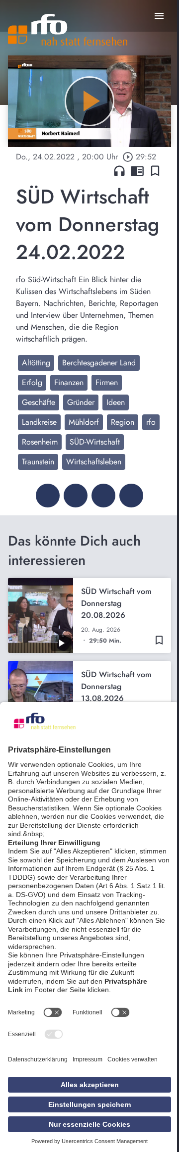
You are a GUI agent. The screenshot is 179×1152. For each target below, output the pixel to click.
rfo (151, 422)
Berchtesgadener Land (99, 362)
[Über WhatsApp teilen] (103, 495)
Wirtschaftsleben (93, 461)
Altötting (36, 362)
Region (122, 422)
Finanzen (69, 382)
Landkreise (39, 422)
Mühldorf (84, 422)
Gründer (80, 402)
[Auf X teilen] (76, 495)
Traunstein (38, 461)
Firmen (106, 382)
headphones (119, 171)
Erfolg (32, 382)
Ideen (115, 402)
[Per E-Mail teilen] (131, 495)
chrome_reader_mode (137, 171)
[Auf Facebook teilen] (48, 495)
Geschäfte (38, 402)
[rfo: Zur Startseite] (67, 30)
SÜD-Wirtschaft (95, 442)
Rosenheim (40, 442)
